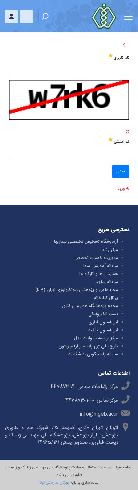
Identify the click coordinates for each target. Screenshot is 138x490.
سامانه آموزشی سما (100, 266)
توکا (42, 482)
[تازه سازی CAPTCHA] (127, 132)
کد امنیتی (121, 141)
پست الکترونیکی (103, 314)
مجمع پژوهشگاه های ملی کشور (90, 306)
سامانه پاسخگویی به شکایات (93, 354)
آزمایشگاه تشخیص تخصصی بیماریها (86, 242)
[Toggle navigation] (128, 15)
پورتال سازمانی (57, 482)
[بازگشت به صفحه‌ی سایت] (124, 47)
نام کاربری (121, 57)
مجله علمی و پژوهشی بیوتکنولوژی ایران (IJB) (76, 290)
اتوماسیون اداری (103, 322)
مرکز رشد (110, 250)
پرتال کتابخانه (106, 298)
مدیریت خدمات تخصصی (95, 258)
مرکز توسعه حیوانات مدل (96, 338)
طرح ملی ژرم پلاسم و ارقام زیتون (88, 346)
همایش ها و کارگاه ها (98, 274)
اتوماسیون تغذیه (103, 330)
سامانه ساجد (107, 282)
